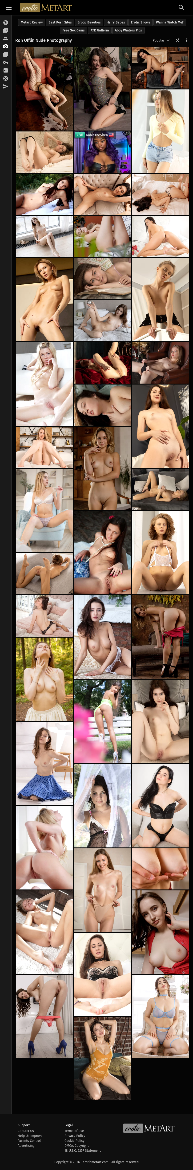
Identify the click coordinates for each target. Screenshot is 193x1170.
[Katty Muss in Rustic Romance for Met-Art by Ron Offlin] (102, 279)
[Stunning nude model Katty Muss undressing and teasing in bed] (44, 152)
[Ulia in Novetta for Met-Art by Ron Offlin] (102, 405)
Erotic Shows (140, 22)
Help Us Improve (30, 1136)
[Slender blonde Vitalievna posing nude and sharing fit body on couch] (44, 574)
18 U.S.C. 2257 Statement (82, 1151)
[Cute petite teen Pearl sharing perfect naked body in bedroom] (160, 721)
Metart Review (32, 22)
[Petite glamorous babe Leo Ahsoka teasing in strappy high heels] (102, 194)
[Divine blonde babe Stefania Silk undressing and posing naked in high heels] (44, 300)
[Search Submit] (181, 8)
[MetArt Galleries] (6, 23)
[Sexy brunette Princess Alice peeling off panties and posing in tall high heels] (44, 1016)
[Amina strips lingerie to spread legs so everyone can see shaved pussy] (160, 805)
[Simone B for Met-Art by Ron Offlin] (44, 194)
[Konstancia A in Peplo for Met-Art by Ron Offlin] (102, 805)
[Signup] (6, 71)
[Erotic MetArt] (46, 7)
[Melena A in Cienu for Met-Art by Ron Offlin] (102, 721)
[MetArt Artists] (6, 47)
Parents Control (29, 1141)
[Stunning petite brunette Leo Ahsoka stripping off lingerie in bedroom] (160, 194)
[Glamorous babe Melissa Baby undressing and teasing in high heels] (160, 637)
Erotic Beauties (89, 22)
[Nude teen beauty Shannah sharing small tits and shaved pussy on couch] (44, 510)
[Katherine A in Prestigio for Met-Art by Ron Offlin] (44, 932)
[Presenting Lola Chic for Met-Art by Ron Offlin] (160, 363)
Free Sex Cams (73, 30)
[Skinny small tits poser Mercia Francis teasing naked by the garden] (102, 236)
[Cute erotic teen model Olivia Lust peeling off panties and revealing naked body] (44, 236)
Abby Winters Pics (128, 30)
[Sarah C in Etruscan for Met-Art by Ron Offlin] (44, 384)
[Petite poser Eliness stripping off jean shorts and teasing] (160, 131)
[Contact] (6, 87)
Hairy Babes (116, 22)
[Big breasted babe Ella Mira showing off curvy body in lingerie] (160, 1016)
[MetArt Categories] (6, 55)
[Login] (6, 63)
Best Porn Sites (60, 22)
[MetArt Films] (6, 31)
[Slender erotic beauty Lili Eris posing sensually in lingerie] (102, 363)
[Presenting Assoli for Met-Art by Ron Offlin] (102, 974)
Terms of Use (74, 1131)
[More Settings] (186, 40)
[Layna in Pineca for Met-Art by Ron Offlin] (102, 637)
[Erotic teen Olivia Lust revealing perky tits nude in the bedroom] (102, 321)
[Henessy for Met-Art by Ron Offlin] (102, 553)
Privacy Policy (74, 1136)
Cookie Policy (74, 1141)
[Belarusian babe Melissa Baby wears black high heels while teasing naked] (102, 468)
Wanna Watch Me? (170, 22)
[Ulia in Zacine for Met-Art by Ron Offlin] (44, 616)
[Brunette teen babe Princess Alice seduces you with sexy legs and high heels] (102, 89)
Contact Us (26, 1131)
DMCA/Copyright (76, 1146)
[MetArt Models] (6, 39)
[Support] (6, 79)
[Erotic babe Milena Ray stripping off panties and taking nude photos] (160, 236)
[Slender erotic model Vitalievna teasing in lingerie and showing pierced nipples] (160, 553)
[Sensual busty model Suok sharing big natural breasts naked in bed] (102, 1058)
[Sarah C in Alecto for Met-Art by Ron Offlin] (44, 848)
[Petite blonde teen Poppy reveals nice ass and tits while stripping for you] (160, 869)
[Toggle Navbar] (9, 7)
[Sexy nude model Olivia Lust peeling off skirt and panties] (44, 763)
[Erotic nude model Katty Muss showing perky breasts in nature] (44, 679)
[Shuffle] (177, 40)
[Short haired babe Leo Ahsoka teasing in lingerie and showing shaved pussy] (160, 68)
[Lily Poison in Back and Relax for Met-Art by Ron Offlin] (44, 447)
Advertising (26, 1146)
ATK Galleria (100, 30)
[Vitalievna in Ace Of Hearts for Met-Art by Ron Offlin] (160, 489)
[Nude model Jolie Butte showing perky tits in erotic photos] (160, 426)
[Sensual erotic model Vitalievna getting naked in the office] (160, 300)
